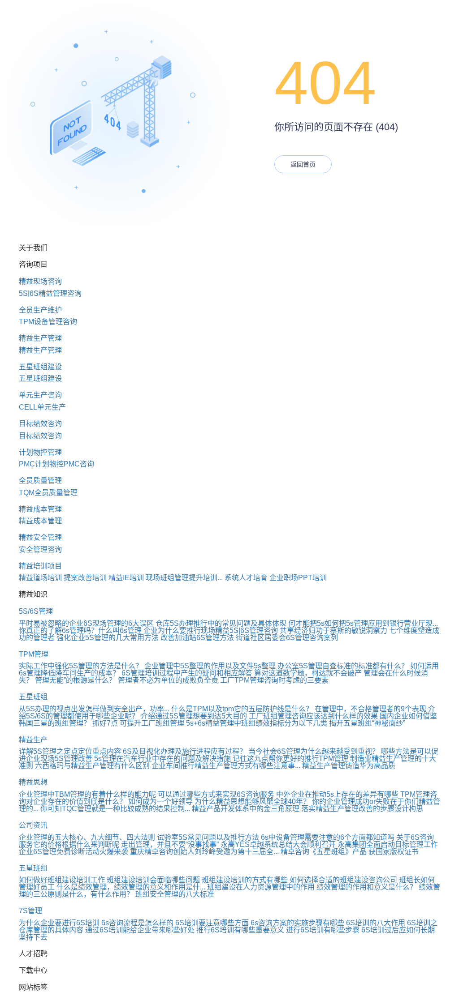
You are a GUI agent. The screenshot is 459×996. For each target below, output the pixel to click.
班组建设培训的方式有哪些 (245, 880)
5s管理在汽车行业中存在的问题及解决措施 (162, 758)
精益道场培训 (40, 577)
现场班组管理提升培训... (184, 577)
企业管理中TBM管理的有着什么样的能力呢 (87, 794)
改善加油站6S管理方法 (197, 637)
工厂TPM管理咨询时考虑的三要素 (274, 680)
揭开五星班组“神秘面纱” (367, 723)
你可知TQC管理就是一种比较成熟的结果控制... (115, 808)
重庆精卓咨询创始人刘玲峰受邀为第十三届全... (204, 851)
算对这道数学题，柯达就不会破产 (308, 673)
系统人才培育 (246, 577)
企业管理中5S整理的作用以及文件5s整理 (210, 666)
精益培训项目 (40, 566)
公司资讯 (33, 825)
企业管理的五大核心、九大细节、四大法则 (87, 837)
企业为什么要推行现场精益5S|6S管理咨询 (210, 630)
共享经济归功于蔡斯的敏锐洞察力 (333, 630)
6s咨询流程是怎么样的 (137, 923)
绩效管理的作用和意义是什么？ (366, 887)
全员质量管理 (40, 480)
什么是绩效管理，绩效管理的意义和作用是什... (130, 887)
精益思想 (33, 782)
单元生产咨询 (40, 395)
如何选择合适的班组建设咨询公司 (343, 880)
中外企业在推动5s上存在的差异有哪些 (337, 794)
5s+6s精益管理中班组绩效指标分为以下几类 (256, 723)
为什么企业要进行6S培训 (59, 923)
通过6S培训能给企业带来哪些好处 (140, 930)
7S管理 (30, 911)
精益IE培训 (126, 577)
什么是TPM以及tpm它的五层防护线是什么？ (242, 709)
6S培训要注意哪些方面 (212, 923)
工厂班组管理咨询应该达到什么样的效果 (313, 716)
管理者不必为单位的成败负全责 (168, 680)
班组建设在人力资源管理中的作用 (261, 887)
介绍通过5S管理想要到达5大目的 (194, 716)
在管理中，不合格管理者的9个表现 (370, 709)
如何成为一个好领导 (160, 801)
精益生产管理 (40, 338)
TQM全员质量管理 (48, 492)
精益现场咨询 (40, 281)
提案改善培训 (85, 577)
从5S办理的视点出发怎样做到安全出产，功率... (94, 709)
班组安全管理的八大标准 (174, 894)
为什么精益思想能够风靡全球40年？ (252, 801)
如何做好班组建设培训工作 (62, 880)
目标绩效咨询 (40, 423)
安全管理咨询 (40, 549)
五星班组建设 (40, 367)
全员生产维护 (40, 310)
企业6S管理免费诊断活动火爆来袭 (73, 851)
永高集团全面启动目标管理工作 (388, 844)
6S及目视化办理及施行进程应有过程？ (185, 751)
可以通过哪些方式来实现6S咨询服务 (216, 794)
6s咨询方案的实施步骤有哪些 (297, 923)
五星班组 (33, 697)
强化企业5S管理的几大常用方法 (107, 637)
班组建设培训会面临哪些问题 (153, 880)
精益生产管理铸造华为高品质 (348, 765)
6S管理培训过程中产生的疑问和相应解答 (186, 673)
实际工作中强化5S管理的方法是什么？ (81, 666)
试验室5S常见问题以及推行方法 (208, 837)
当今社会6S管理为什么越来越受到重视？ (313, 751)
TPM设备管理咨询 (48, 321)
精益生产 (33, 740)
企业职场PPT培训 (298, 577)
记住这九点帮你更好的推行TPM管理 (290, 758)
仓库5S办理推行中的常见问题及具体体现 (221, 623)
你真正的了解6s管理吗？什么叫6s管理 (80, 630)
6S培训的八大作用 (375, 923)
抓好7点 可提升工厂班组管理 (138, 723)
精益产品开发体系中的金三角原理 (245, 808)
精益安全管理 (40, 537)
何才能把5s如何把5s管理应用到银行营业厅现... (363, 623)
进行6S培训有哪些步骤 (322, 930)
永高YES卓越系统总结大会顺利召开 (278, 844)
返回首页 (303, 164)
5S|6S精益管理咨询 (50, 293)
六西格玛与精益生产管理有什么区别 (92, 765)
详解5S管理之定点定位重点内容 (70, 751)
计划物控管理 (40, 452)
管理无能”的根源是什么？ (75, 680)
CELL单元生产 (42, 407)
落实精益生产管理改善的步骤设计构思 (362, 808)
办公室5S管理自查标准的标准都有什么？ (342, 666)
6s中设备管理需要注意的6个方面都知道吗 (327, 837)
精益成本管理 (40, 509)
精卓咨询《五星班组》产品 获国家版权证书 (350, 851)
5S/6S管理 (36, 611)
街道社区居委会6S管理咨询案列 (287, 637)
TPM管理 (33, 654)
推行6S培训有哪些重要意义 (240, 930)
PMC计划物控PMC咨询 (56, 464)
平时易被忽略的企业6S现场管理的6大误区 (86, 623)
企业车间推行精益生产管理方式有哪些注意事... (226, 765)
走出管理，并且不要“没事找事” (170, 844)
